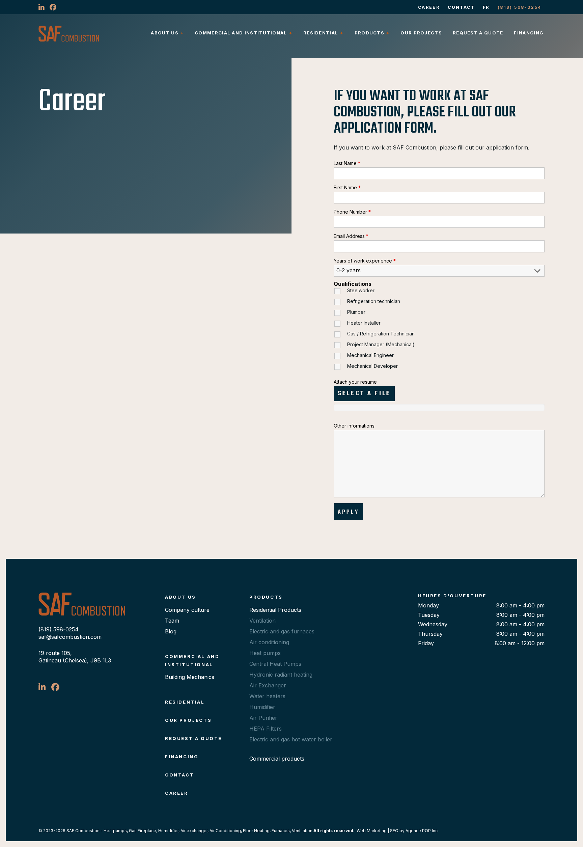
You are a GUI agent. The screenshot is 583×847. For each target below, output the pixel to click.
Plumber (356, 312)
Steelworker (360, 290)
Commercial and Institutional (241, 32)
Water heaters (267, 696)
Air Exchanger (267, 685)
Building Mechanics (189, 677)
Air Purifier (263, 717)
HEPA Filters (265, 728)
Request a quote (478, 32)
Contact (461, 7)
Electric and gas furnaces (281, 631)
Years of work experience (365, 261)
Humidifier (262, 707)
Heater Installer (364, 323)
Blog (170, 631)
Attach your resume (355, 382)
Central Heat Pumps (275, 663)
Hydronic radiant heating (280, 674)
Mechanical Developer (372, 366)
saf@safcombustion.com (70, 636)
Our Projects (421, 32)
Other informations (354, 426)
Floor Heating (256, 830)
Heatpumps (115, 830)
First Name (347, 187)
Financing (529, 32)
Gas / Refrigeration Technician (381, 333)
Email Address (351, 236)
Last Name (347, 163)
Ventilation (262, 620)
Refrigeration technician (373, 301)
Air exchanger (194, 830)
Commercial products (276, 758)
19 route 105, (55, 653)
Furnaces (281, 830)
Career (429, 7)
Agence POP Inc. (422, 830)
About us (164, 32)
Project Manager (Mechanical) (381, 344)
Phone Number (352, 212)
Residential (320, 32)
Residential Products (275, 609)
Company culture (187, 609)
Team (172, 620)
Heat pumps (265, 653)
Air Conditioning (225, 830)
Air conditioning (269, 642)
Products (369, 32)
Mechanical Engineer (370, 355)
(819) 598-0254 (520, 7)
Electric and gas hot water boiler (290, 739)
